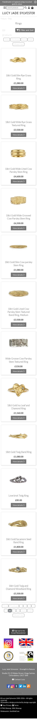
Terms (16, 705)
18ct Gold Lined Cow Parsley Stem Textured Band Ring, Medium (18, 311)
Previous (15, 39)
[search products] (25, 7)
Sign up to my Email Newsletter (18, 632)
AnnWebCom (14, 711)
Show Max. (18, 44)
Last (30, 39)
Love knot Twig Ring (19, 495)
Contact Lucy (19, 679)
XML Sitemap (16, 708)
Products (4, 19)
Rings (10, 19)
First (7, 39)
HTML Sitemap (5, 708)
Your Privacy (7, 705)
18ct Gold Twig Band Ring (18, 451)
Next (24, 39)
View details (18, 88)
